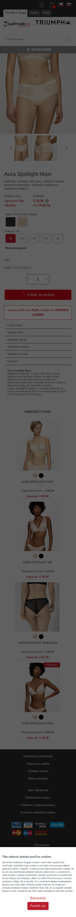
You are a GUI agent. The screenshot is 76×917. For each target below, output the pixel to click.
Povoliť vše (38, 906)
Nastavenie (38, 898)
